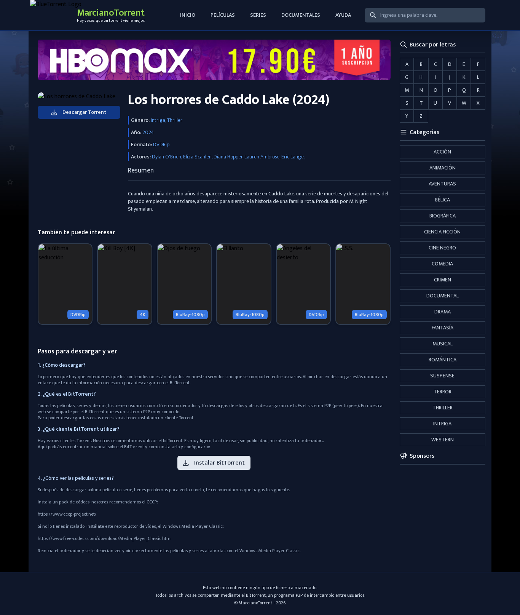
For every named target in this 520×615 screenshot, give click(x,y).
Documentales (300, 15)
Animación (442, 167)
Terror (442, 391)
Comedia (442, 263)
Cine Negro (442, 247)
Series (258, 15)
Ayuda (343, 15)
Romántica (442, 359)
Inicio (187, 15)
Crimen (442, 279)
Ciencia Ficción (442, 231)
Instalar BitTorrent (219, 463)
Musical (442, 343)
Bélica (442, 199)
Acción (442, 151)
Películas (223, 15)
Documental (442, 295)
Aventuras (442, 183)
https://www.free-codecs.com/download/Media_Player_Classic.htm (104, 538)
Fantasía (442, 327)
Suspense (442, 375)
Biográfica (442, 215)
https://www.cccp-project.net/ (67, 514)
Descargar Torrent (84, 112)
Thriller (442, 407)
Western (442, 439)
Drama (442, 311)
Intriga (442, 423)
